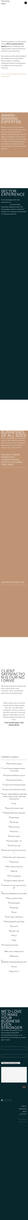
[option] (14, 714)
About (24, 1106)
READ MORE (7, 245)
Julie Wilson (16, 234)
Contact (23, 1114)
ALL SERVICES (14, 633)
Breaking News (23, 1110)
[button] (1, 722)
